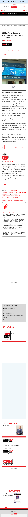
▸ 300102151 (21, 25)
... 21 (18, 50)
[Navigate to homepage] (14, 8)
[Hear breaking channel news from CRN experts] (8, 462)
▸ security (15, 25)
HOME (3, 25)
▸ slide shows (9, 25)
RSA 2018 (13, 190)
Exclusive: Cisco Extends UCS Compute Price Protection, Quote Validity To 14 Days (14, 216)
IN (6, 6)
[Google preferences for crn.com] (7, 44)
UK (21, 6)
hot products (5, 194)
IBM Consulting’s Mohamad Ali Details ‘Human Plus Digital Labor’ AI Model (13, 224)
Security (4, 29)
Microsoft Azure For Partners (9, 313)
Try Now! (22, 1)
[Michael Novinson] (5, 160)
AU (8, 6)
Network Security (6, 200)
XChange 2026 (19, 13)
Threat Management (18, 200)
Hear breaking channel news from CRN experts (13, 455)
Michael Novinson (7, 40)
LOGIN (23, 10)
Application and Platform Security (10, 195)
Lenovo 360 (6, 310)
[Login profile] (26, 10)
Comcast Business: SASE (8, 319)
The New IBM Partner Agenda (8, 426)
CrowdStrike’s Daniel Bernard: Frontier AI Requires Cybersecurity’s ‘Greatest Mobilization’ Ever (14, 233)
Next (4, 54)
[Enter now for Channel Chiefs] (8, 339)
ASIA (4, 6)
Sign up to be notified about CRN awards (12, 329)
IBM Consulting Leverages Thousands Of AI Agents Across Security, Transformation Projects (14, 229)
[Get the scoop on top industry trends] (8, 451)
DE (19, 6)
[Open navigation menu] (2, 10)
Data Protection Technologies (9, 199)
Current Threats (6, 197)
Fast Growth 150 (11, 13)
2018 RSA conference (7, 192)
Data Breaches (16, 197)
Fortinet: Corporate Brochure (9, 308)
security (18, 192)
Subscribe (5, 499)
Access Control (15, 194)
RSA (23, 192)
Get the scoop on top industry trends (11, 445)
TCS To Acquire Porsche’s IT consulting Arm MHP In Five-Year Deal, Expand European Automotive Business (13, 220)
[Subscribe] (17, 503)
